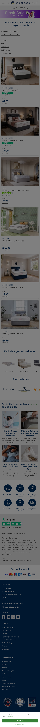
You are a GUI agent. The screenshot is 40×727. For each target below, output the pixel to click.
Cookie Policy (11, 716)
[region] (20, 719)
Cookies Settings (20, 724)
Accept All (20, 720)
